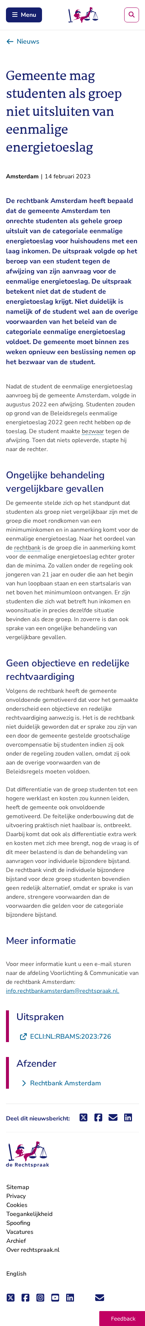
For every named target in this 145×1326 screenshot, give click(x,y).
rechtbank (27, 548)
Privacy (16, 1196)
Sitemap (17, 1187)
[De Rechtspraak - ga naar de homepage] (27, 1154)
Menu (28, 15)
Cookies (17, 1205)
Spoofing (18, 1223)
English (16, 1274)
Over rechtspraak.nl (32, 1250)
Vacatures (20, 1232)
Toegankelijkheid (29, 1214)
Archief (16, 1241)
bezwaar (93, 431)
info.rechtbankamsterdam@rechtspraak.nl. (62, 991)
